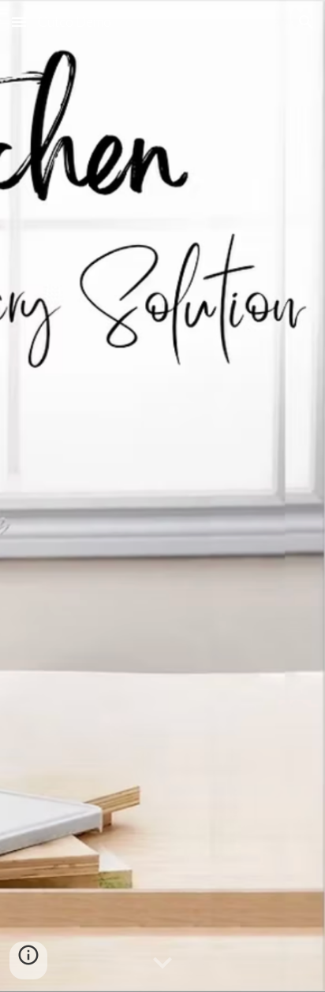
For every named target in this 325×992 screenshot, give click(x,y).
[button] (19, 21)
